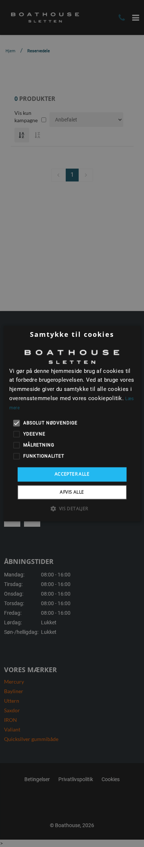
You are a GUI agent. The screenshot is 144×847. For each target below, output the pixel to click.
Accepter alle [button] (72, 474)
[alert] (72, 423)
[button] (72, 508)
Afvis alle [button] (72, 492)
